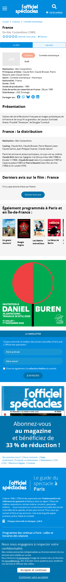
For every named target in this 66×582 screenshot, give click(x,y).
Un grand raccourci (6, 242)
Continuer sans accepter (33, 577)
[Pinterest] (33, 97)
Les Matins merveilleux (38, 242)
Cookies (31, 463)
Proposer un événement (26, 460)
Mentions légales (17, 463)
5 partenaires (23, 557)
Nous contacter (30, 457)
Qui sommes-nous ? (11, 457)
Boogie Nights (20, 244)
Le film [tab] (16, 45)
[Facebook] (18, 97)
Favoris (43, 36)
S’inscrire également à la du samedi (31, 368)
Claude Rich (28, 71)
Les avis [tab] (49, 45)
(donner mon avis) (27, 36)
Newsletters (46, 460)
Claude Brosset (42, 71)
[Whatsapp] (23, 97)
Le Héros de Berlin (53, 242)
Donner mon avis (33, 194)
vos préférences (12, 560)
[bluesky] (28, 97)
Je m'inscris (33, 375)
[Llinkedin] (38, 97)
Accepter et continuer (34, 570)
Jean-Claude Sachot (20, 74)
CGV (56, 460)
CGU (4, 463)
